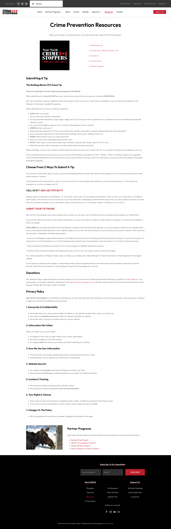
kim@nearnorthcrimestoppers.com (81, 282)
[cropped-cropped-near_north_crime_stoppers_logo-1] (9, 10)
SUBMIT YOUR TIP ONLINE (40, 208)
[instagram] (22, 3)
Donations (94, 56)
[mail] (119, 512)
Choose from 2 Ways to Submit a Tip (105, 50)
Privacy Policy (96, 61)
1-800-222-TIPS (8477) (51, 190)
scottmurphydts (108, 523)
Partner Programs (97, 66)
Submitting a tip (96, 45)
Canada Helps (130, 279)
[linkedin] (26, 3)
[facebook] (18, 3)
